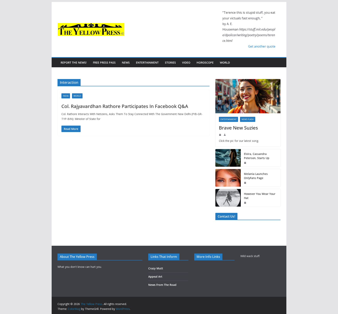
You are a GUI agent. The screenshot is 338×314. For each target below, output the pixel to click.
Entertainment (147, 62)
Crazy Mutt (155, 268)
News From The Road (162, 285)
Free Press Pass (104, 62)
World (225, 62)
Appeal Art (155, 276)
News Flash (248, 119)
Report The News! (74, 62)
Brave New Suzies (238, 127)
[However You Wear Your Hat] (228, 198)
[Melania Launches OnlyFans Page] (228, 178)
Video (186, 62)
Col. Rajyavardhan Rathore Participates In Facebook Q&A (124, 106)
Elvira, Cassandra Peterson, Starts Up (256, 156)
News (126, 62)
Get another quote (261, 46)
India (65, 95)
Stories (170, 62)
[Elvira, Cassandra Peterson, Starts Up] (228, 158)
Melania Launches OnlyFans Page (256, 176)
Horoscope (205, 62)
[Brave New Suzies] (247, 96)
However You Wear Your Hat (259, 196)
